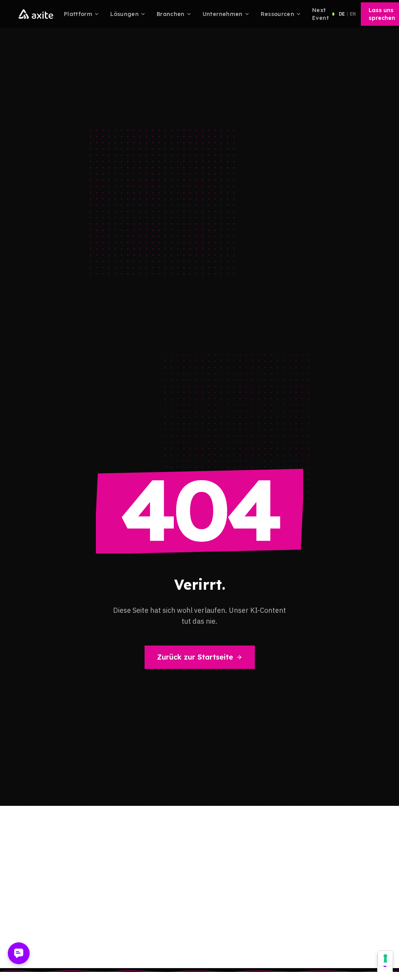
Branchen (171, 14)
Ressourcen (278, 14)
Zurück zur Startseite (195, 657)
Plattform (78, 14)
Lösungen (124, 14)
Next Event (320, 14)
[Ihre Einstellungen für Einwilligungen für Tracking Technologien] (385, 958)
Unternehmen (223, 14)
